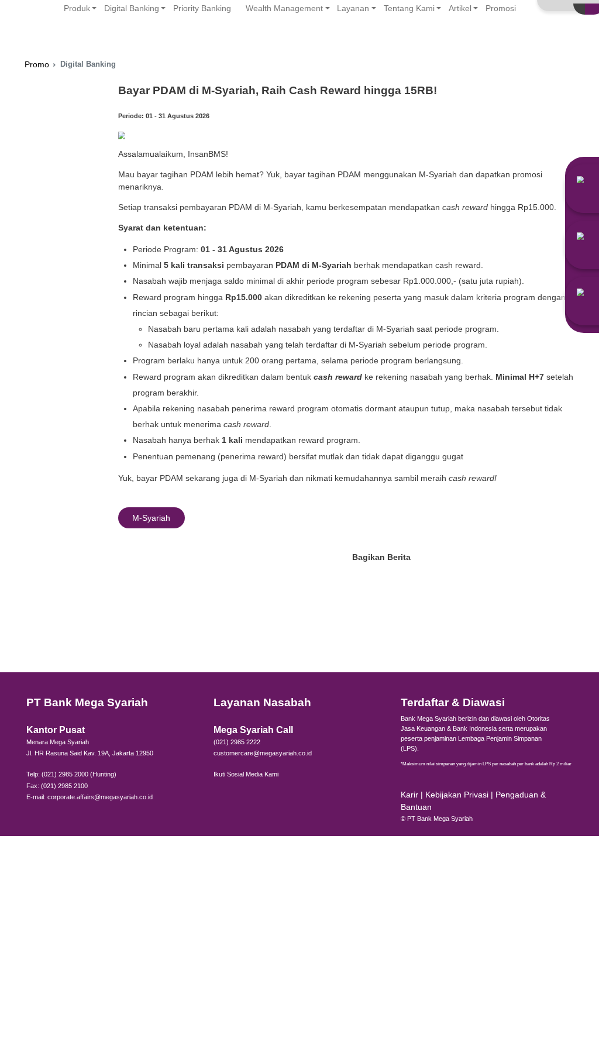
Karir (409, 794)
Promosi (501, 8)
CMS (585, 21)
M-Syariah (151, 518)
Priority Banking (202, 8)
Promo (37, 64)
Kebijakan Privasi (458, 794)
